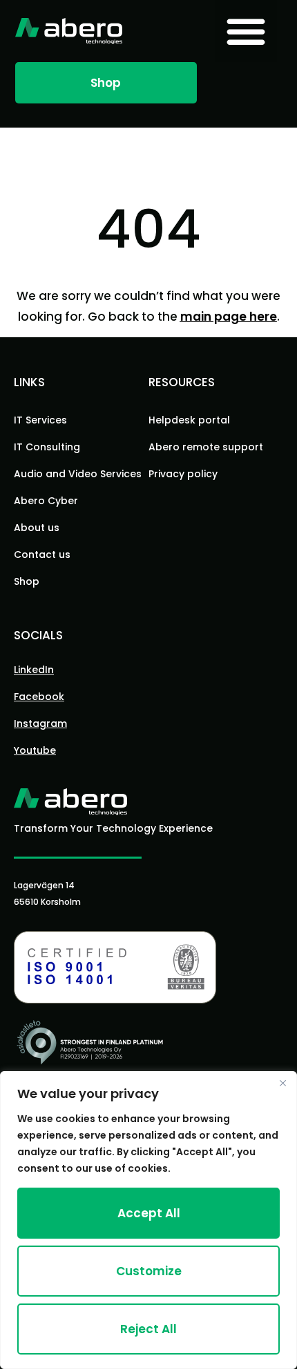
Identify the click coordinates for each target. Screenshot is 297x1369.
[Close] (282, 1083)
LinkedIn (34, 670)
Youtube (35, 750)
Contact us (42, 554)
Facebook (39, 696)
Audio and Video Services (78, 474)
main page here (228, 316)
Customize (149, 1271)
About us (36, 527)
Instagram (40, 723)
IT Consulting (47, 447)
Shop (26, 581)
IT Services (40, 420)
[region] (148, 1220)
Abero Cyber (46, 501)
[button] (246, 31)
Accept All (148, 1213)
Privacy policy (183, 474)
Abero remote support (205, 447)
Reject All (148, 1329)
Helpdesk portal (189, 420)
